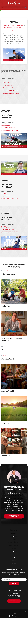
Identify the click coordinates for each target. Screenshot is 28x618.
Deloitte (4, 350)
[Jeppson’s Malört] (14, 376)
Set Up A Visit (14, 601)
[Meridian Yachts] (14, 356)
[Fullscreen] (24, 60)
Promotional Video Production (11, 93)
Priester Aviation (8, 274)
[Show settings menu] (21, 60)
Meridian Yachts (8, 359)
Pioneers (13, 548)
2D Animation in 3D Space (13, 27)
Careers (13, 560)
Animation (6, 25)
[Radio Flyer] (14, 291)
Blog (13, 557)
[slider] (12, 60)
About (14, 554)
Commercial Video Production (11, 90)
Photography (14, 536)
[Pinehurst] (14, 408)
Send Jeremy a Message (14, 516)
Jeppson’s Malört (8, 391)
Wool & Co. (5, 455)
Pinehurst (5, 423)
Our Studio (14, 539)
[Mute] (18, 60)
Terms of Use (16, 611)
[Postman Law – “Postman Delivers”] (14, 323)
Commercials (9, 29)
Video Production (14, 530)
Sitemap (14, 613)
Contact (13, 563)
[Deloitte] (14, 347)
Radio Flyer (6, 306)
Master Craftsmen (14, 545)
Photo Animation (17, 25)
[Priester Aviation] (14, 271)
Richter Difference (13, 542)
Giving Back (13, 551)
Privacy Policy (23, 611)
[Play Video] (4, 60)
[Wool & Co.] (14, 441)
